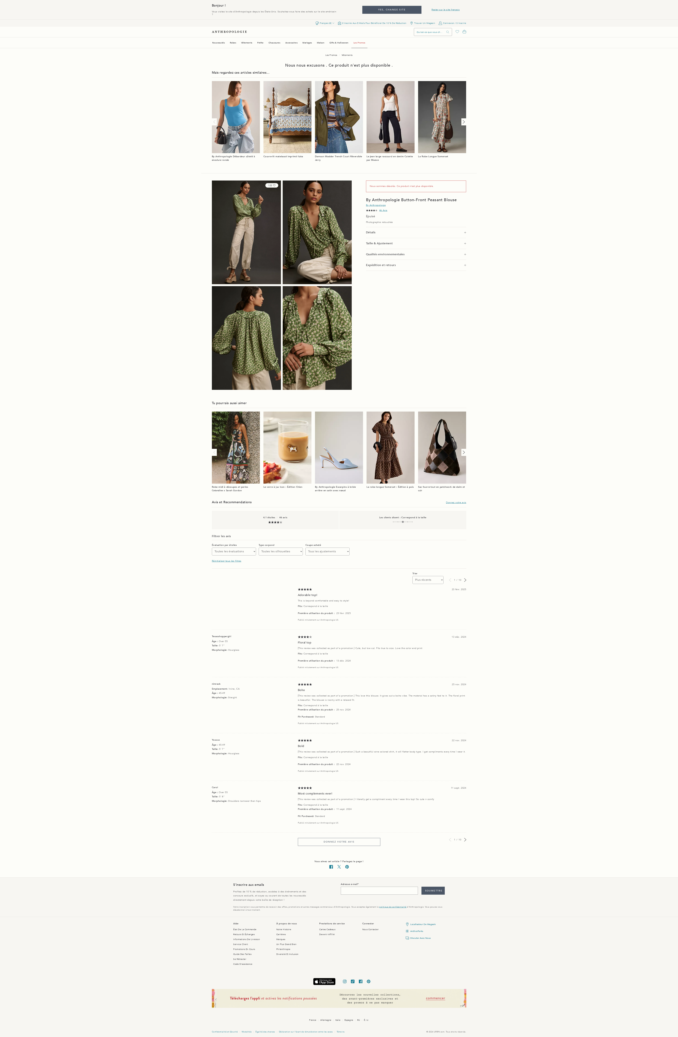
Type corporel (267, 545)
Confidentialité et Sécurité (225, 1032)
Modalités (247, 1032)
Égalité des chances (265, 1032)
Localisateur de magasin (423, 924)
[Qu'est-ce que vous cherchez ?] (448, 32)
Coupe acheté (313, 545)
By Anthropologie (376, 205)
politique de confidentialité (392, 907)
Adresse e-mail (349, 884)
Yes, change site (392, 9)
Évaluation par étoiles (224, 545)
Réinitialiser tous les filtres (226, 561)
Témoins (341, 1032)
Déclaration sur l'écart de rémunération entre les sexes (306, 1032)
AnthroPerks (416, 931)
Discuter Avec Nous (420, 938)
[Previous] (215, 122)
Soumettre (434, 890)
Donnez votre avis (456, 502)
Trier (415, 573)
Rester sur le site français (446, 9)
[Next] (463, 122)
